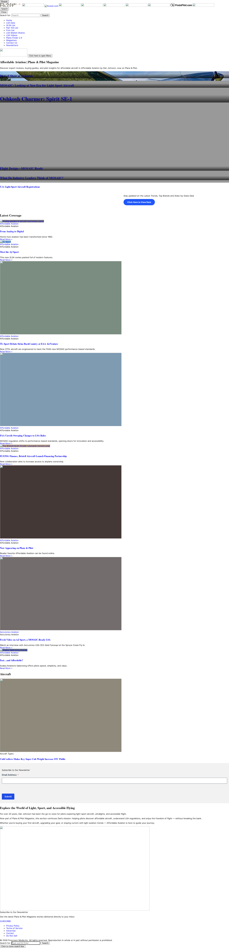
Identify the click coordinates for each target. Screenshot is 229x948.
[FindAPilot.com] (181, 6)
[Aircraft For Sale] (92, 6)
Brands (4, 1)
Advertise (11, 930)
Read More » (6, 239)
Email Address (10, 774)
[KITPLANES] (114, 6)
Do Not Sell (11, 935)
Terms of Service (14, 928)
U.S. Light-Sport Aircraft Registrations (20, 186)
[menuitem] (117, 20)
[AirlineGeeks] (70, 6)
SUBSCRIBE (5, 921)
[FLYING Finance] (159, 6)
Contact (10, 933)
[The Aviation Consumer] (137, 6)
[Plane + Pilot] (11, 6)
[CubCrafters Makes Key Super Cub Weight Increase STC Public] (114, 715)
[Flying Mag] (33, 6)
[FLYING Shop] (203, 6)
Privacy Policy (12, 925)
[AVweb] (52, 6)
